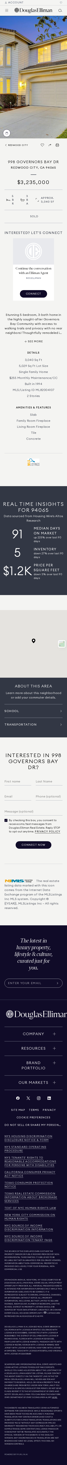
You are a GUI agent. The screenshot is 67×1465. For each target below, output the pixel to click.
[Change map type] (62, 644)
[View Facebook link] (18, 1099)
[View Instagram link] (38, 1099)
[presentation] (33, 77)
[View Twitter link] (28, 1099)
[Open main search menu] (60, 10)
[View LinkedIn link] (49, 1099)
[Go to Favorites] (61, 2)
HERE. (55, 1397)
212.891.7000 (53, 1280)
